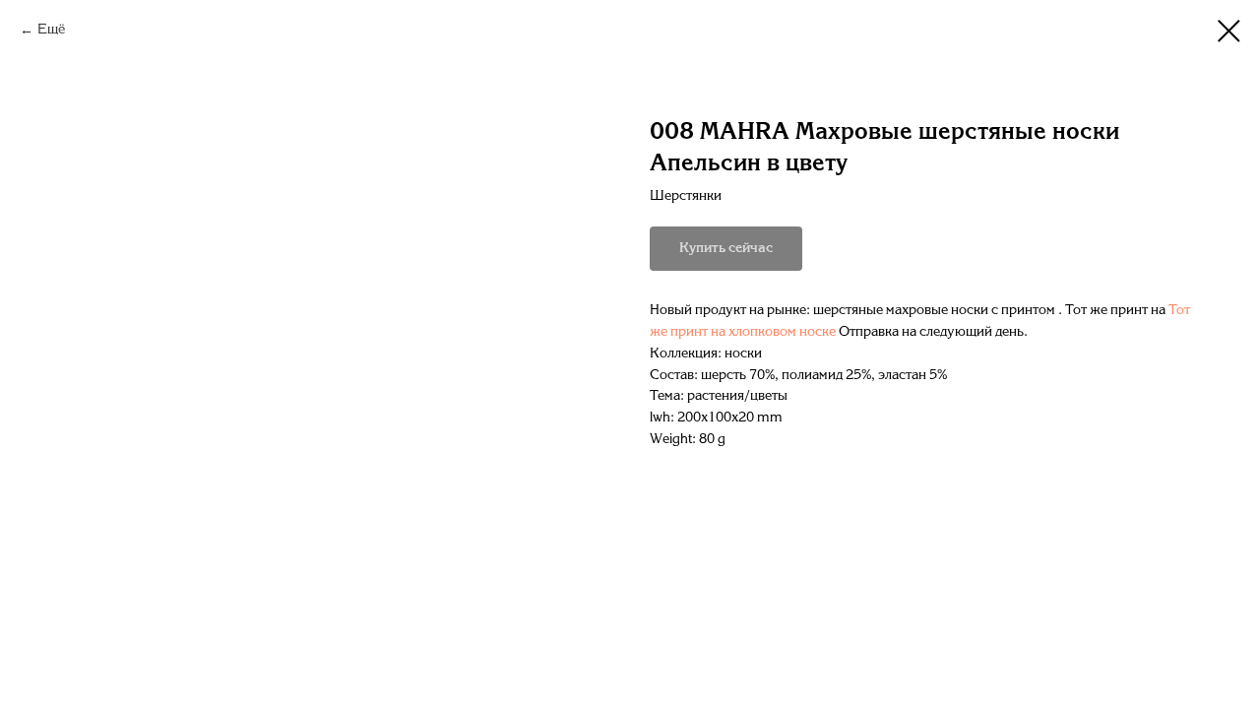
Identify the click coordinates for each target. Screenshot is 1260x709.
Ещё (51, 30)
